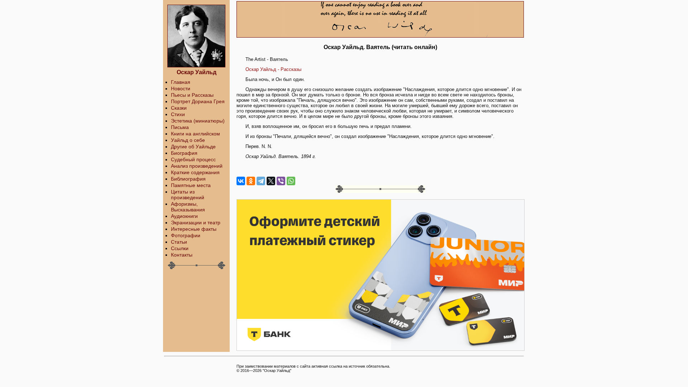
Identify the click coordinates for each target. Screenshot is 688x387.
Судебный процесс (193, 159)
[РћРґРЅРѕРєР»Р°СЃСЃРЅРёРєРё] (251, 181)
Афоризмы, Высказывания (188, 206)
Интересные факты (193, 229)
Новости (180, 88)
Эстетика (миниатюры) (198, 121)
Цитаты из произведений (187, 194)
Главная (180, 82)
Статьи (179, 242)
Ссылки (179, 248)
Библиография (188, 179)
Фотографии (185, 235)
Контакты (181, 255)
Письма (180, 127)
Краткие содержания (195, 172)
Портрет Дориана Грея (198, 101)
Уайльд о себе (188, 140)
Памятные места (191, 185)
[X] (271, 181)
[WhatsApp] (291, 181)
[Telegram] (261, 181)
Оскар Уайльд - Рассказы (273, 69)
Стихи (178, 114)
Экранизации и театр (195, 222)
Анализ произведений (197, 166)
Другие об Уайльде (193, 146)
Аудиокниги (184, 216)
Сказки (179, 108)
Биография (184, 153)
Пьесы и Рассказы (192, 95)
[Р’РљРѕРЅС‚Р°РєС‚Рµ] (240, 181)
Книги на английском (195, 134)
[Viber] (281, 181)
